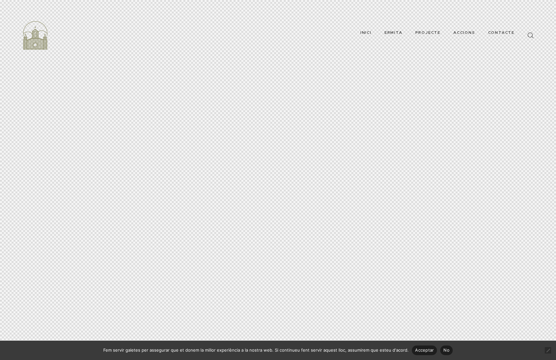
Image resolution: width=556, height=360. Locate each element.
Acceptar (424, 350)
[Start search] (530, 36)
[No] (548, 350)
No (446, 350)
